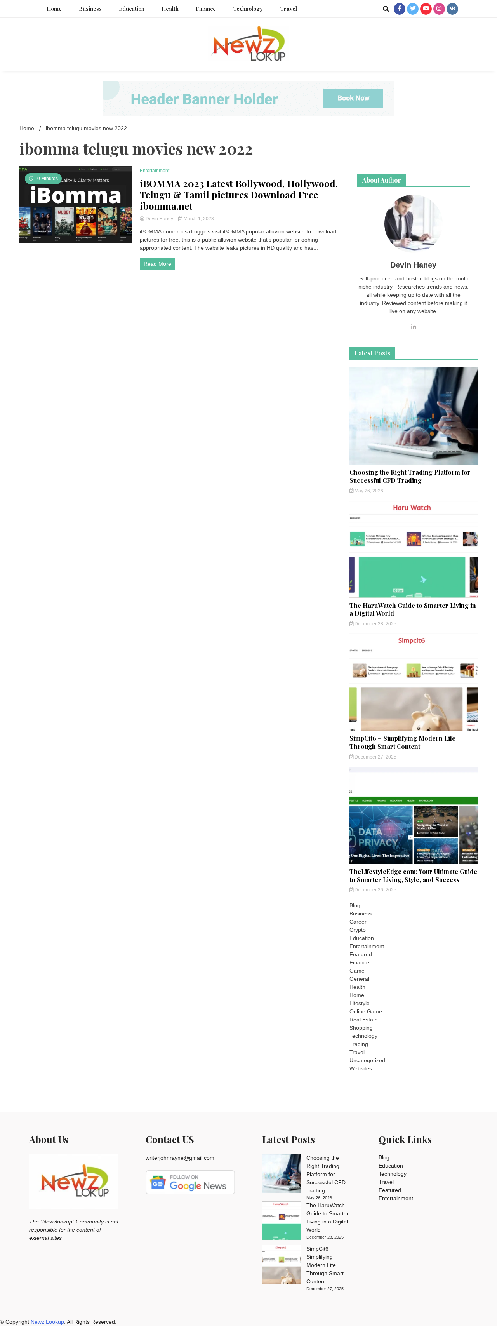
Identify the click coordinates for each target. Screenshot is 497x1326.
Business (90, 8)
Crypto (357, 930)
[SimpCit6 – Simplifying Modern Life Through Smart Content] (281, 1265)
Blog (354, 905)
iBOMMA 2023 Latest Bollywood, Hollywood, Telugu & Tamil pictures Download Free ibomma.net (239, 194)
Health (170, 8)
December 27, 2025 (374, 757)
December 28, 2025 (374, 623)
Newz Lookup (47, 1322)
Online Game (365, 1011)
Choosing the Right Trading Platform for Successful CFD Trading (410, 476)
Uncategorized (367, 1060)
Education (131, 8)
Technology (248, 8)
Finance (206, 8)
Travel (288, 8)
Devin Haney (159, 218)
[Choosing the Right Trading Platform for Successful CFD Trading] (281, 1174)
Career (358, 922)
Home (54, 8)
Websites (360, 1068)
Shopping (361, 1028)
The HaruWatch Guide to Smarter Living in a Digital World (412, 609)
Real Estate (363, 1019)
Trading (358, 1044)
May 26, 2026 (368, 491)
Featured (360, 954)
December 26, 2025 (374, 890)
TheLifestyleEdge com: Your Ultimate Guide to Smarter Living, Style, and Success (413, 875)
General (359, 979)
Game (357, 971)
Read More (157, 264)
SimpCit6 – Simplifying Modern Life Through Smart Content (402, 742)
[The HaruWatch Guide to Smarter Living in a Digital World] (281, 1221)
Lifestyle (359, 1003)
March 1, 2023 (198, 218)
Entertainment (154, 170)
